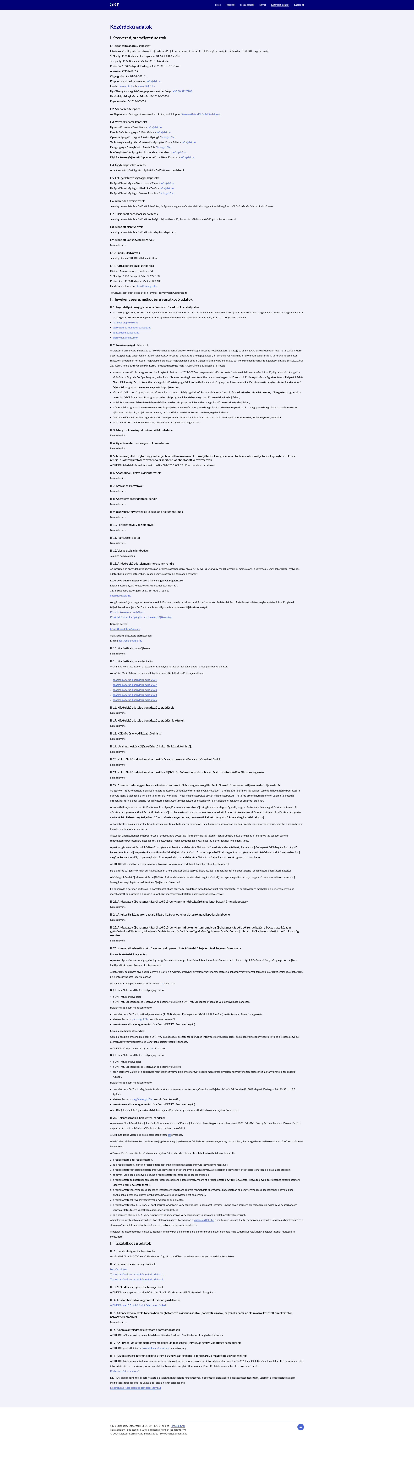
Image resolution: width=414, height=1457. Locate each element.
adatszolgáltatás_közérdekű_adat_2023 (135, 689)
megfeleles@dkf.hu (142, 1099)
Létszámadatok (118, 1269)
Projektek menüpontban (155, 1347)
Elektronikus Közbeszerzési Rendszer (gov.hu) (135, 1387)
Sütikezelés (133, 1429)
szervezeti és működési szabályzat (132, 327)
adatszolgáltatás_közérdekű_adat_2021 (135, 679)
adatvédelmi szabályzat (126, 332)
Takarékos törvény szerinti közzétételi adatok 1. (136, 1274)
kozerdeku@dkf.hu (120, 595)
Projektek (230, 4)
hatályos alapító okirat (125, 322)
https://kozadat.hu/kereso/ (125, 628)
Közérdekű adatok (280, 4)
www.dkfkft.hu (146, 86)
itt (162, 983)
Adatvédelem (117, 1429)
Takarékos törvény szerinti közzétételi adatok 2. (136, 1279)
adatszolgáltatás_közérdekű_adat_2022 (135, 684)
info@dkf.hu (154, 81)
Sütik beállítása (150, 1429)
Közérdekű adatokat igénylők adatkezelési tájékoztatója (141, 617)
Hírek (218, 4)
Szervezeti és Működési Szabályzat (200, 114)
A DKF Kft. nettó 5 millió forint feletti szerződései (138, 1305)
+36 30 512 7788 (182, 91)
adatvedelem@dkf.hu (130, 640)
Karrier (262, 4)
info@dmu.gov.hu (147, 285)
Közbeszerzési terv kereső (124, 1370)
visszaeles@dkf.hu (204, 1219)
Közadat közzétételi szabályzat (127, 612)
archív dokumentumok (125, 337)
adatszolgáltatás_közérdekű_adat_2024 (135, 694)
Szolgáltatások (247, 4)
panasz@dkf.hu (140, 1019)
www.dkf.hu (127, 86)
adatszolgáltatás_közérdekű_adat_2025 (135, 699)
